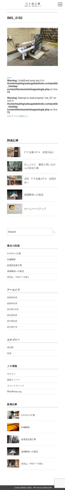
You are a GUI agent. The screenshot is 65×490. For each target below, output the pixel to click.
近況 (9, 353)
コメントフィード (15, 385)
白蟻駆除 (11, 259)
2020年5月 (12, 297)
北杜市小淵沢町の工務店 (23, 488)
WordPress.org (14, 391)
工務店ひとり (23, 116)
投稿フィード (13, 379)
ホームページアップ (35, 208)
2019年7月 (12, 326)
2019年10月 (13, 309)
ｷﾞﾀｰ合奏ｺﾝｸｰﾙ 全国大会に (39, 152)
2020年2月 (12, 303)
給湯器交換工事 (14, 265)
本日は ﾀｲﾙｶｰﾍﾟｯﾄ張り (18, 276)
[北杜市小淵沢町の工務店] (32, 3)
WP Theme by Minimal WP (42, 488)
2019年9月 (12, 315)
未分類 (10, 347)
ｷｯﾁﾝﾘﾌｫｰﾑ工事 (14, 253)
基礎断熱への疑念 (34, 194)
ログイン (11, 373)
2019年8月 (12, 320)
